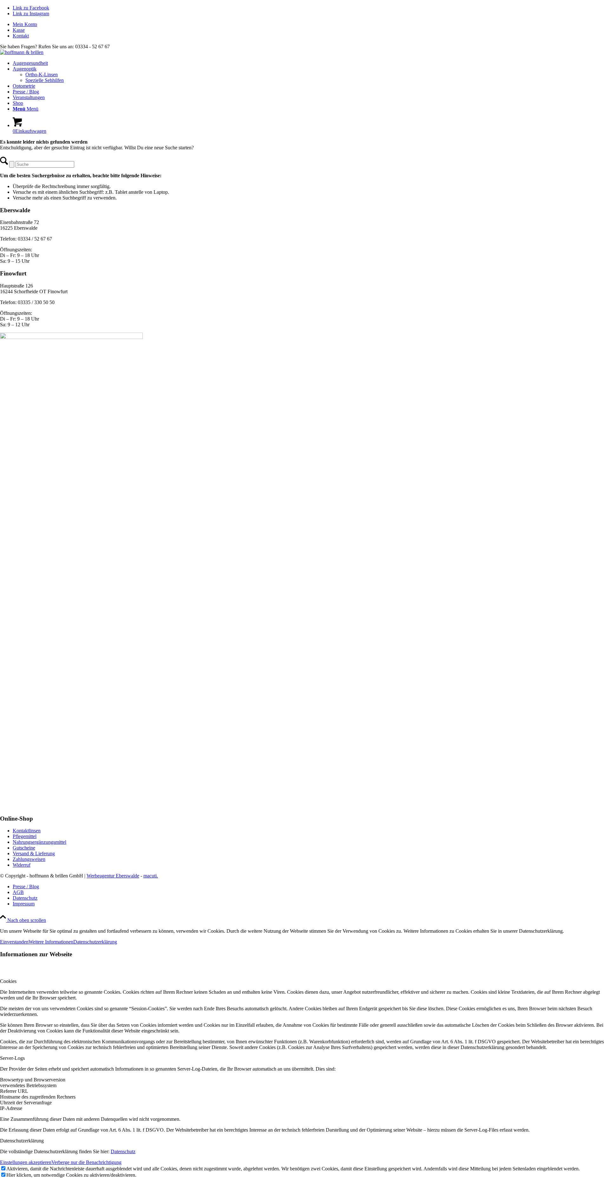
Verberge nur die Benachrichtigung (86, 1162)
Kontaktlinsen (27, 830)
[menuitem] (311, 24)
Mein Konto (25, 24)
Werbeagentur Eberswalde (113, 875)
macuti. (150, 875)
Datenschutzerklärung (95, 941)
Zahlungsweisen (29, 859)
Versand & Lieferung (34, 853)
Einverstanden (14, 941)
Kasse (19, 30)
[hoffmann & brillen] (21, 52)
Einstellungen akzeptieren (25, 1162)
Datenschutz (123, 1151)
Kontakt (21, 35)
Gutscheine (24, 847)
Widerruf (21, 865)
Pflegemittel (24, 836)
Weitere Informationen (51, 941)
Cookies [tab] (8, 981)
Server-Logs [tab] (12, 1058)
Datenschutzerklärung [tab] (22, 1140)
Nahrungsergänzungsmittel (39, 842)
